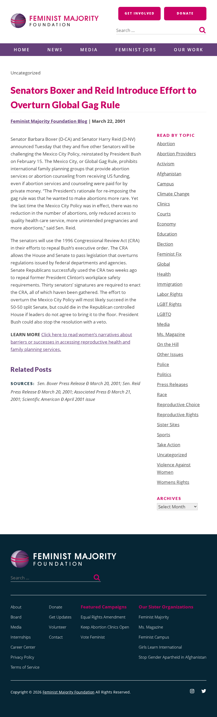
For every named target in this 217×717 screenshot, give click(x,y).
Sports (163, 435)
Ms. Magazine (171, 334)
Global (163, 264)
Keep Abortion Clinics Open (105, 627)
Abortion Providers (176, 154)
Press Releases (172, 384)
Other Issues (170, 354)
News (55, 50)
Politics (164, 374)
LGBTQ (164, 314)
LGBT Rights (169, 304)
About (16, 607)
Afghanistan (169, 174)
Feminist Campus (154, 637)
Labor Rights (170, 294)
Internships (21, 637)
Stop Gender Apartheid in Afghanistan (172, 657)
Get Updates (60, 617)
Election (165, 244)
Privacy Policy (22, 657)
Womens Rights (173, 482)
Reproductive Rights (177, 414)
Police (163, 364)
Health (164, 274)
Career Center (23, 647)
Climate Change (173, 194)
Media (89, 50)
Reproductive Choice (178, 404)
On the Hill (168, 344)
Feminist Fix (169, 254)
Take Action (168, 445)
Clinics (163, 204)
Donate (185, 13)
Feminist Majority (154, 617)
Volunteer (57, 627)
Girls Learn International (160, 647)
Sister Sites (168, 424)
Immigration (169, 284)
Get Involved (140, 13)
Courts (164, 214)
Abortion (166, 143)
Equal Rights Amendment (103, 617)
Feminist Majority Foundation (68, 692)
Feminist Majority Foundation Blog (49, 121)
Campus (165, 184)
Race (162, 394)
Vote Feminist (93, 637)
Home (22, 50)
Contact (56, 637)
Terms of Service (25, 667)
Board (16, 617)
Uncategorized (172, 455)
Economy (166, 224)
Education (167, 234)
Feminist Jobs (135, 50)
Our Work (188, 50)
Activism (165, 164)
